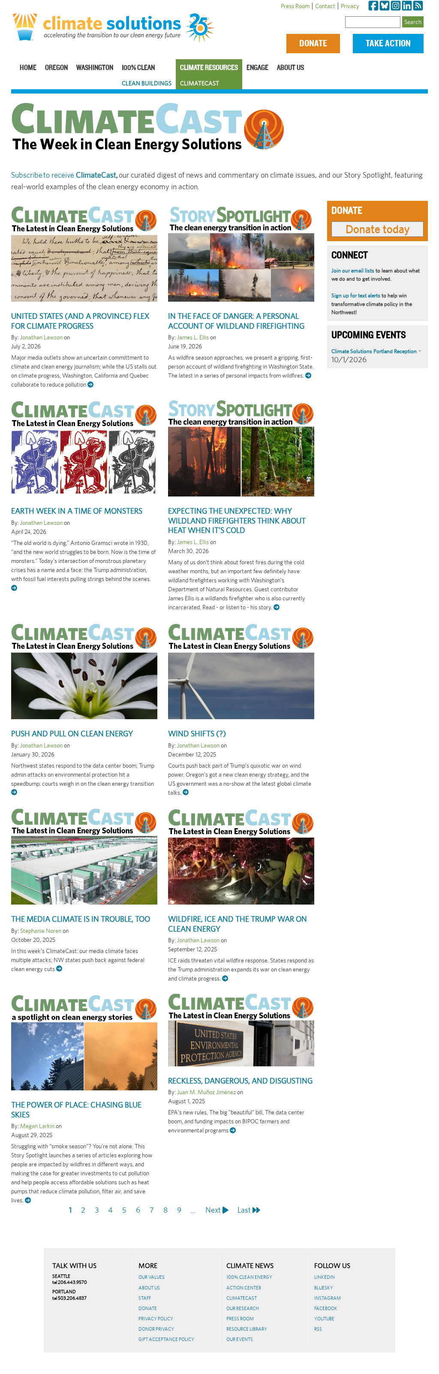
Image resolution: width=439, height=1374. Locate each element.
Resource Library (246, 1329)
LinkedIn (324, 1277)
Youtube (324, 1318)
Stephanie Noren (40, 930)
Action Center (243, 1287)
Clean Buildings (146, 83)
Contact (325, 6)
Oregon (56, 68)
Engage (257, 68)
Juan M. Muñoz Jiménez (206, 1092)
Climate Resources (209, 68)
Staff (144, 1298)
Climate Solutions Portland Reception (374, 351)
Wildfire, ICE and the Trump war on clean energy (237, 923)
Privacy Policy (155, 1318)
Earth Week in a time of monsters (76, 510)
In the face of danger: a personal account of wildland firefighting (236, 321)
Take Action (388, 43)
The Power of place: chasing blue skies (76, 1109)
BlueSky (323, 1287)
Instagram (327, 1298)
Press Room (295, 6)
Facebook (325, 1308)
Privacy (350, 6)
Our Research (242, 1308)
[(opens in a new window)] (373, 6)
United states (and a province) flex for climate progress (80, 321)
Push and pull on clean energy (72, 733)
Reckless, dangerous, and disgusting (240, 1080)
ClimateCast (199, 83)
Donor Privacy (156, 1329)
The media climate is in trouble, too (80, 918)
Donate (313, 43)
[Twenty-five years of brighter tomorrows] (202, 28)
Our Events (239, 1339)
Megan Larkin (37, 1126)
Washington (94, 68)
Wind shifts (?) (197, 733)
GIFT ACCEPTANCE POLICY (166, 1339)
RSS (318, 1329)
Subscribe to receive (63, 174)
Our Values (151, 1277)
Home (28, 68)
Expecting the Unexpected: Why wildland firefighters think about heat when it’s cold (237, 520)
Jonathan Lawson (41, 337)
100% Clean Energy (249, 1277)
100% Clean (138, 68)
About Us (290, 68)
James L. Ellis (193, 337)
